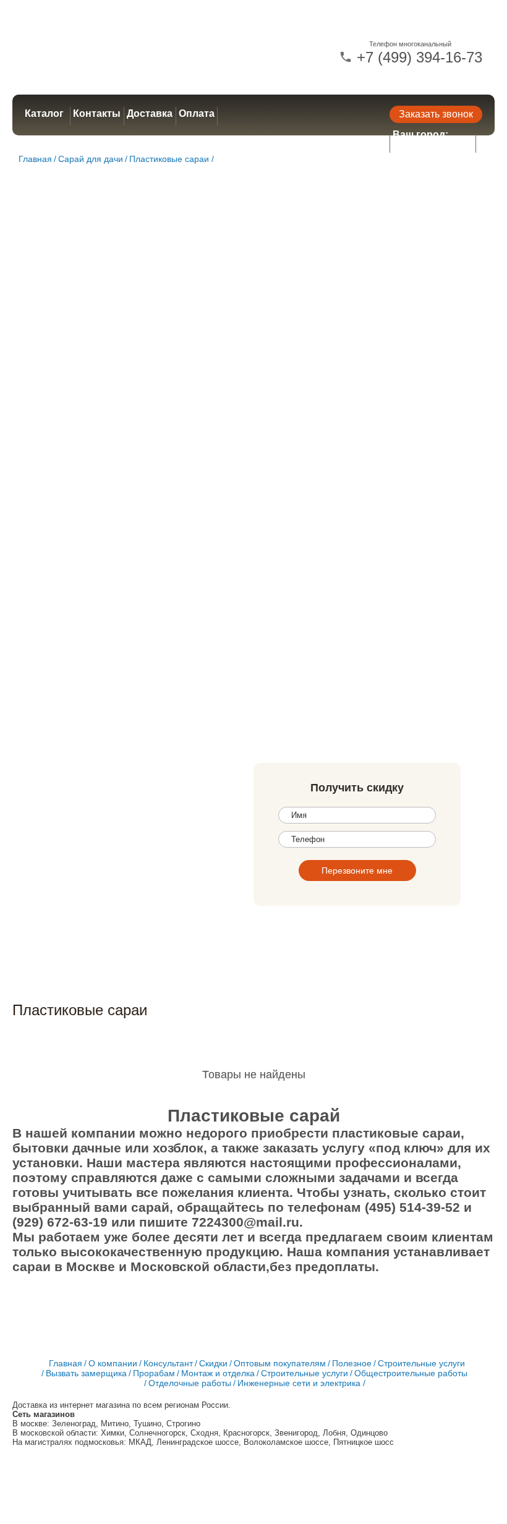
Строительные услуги (421, 1363)
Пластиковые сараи (169, 159)
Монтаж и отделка (218, 1373)
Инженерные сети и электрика (298, 1383)
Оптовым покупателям (280, 1363)
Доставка (150, 113)
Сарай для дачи (90, 159)
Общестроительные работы (410, 1373)
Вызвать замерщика (86, 1373)
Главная (35, 159)
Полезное (352, 1363)
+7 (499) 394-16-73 (417, 57)
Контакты (97, 113)
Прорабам (154, 1373)
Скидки (213, 1363)
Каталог (44, 113)
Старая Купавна (433, 146)
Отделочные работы (189, 1383)
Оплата (197, 113)
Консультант (168, 1363)
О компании (112, 1363)
